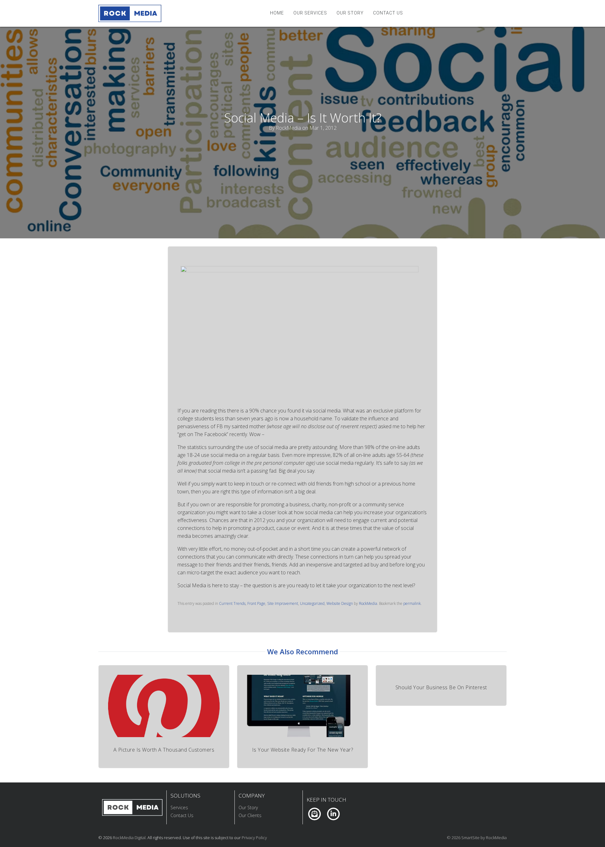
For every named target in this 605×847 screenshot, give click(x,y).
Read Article (164, 707)
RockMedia (368, 603)
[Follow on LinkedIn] (333, 813)
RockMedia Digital (129, 837)
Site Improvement (282, 603)
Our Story (350, 12)
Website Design (339, 603)
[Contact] (314, 813)
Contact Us (388, 12)
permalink (412, 603)
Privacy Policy (254, 837)
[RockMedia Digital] (129, 13)
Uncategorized (312, 603)
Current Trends (232, 603)
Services (179, 807)
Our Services (310, 12)
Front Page (256, 603)
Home (277, 12)
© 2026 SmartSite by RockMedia (477, 837)
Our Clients (250, 815)
